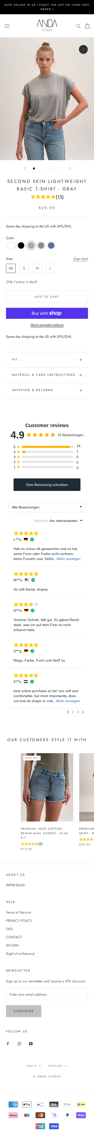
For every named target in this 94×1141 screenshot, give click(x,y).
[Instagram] (19, 1043)
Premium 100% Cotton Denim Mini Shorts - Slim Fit (44, 833)
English (55, 1066)
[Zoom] (83, 49)
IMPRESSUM (15, 885)
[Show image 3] (44, 168)
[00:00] (47, 99)
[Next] (69, 168)
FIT (15, 359)
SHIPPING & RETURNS (32, 390)
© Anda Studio (47, 1076)
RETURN (12, 945)
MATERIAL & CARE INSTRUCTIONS (43, 375)
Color (10, 237)
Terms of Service (18, 912)
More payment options (47, 324)
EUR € (32, 1066)
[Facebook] (8, 1043)
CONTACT (14, 937)
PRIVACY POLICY (19, 920)
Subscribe (23, 1011)
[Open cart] (87, 26)
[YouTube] (31, 1043)
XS (11, 268)
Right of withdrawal (20, 953)
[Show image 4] (50, 168)
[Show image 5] (55, 168)
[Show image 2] (39, 168)
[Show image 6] (60, 168)
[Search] (78, 26)
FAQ (9, 928)
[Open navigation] (7, 26)
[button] (11, 245)
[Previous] (24, 168)
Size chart (80, 258)
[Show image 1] (34, 168)
